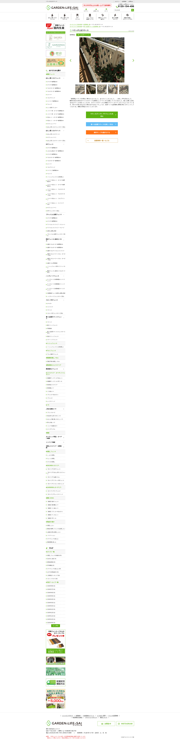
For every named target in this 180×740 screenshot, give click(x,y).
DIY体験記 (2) (50, 565)
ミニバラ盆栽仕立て (52, 426)
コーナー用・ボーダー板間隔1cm (55, 110)
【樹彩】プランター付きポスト (55, 511)
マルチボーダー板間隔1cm (54, 88)
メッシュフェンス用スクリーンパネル (56, 267)
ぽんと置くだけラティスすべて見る (56, 140)
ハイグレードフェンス (52, 276)
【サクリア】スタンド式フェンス (55, 483)
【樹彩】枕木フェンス (52, 501)
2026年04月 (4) (51, 599)
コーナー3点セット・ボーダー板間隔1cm (56, 181)
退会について (103, 717)
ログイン (117, 1)
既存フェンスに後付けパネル (54, 239)
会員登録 (124, 1)
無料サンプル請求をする (102, 132)
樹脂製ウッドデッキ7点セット (55, 378)
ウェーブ (49, 104)
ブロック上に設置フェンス (90, 18)
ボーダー (49, 303)
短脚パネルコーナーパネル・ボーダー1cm (56, 254)
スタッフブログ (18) (52, 578)
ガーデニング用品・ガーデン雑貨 (54, 437)
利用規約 (78, 715)
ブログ (51, 548)
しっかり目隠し (51, 455)
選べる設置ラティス (115, 18)
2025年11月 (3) (51, 616)
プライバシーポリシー (91, 717)
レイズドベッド (51, 401)
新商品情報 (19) (51, 562)
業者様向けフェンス (52, 369)
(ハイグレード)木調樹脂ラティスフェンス (56, 289)
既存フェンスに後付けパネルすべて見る (56, 271)
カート (106, 11)
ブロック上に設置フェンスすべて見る (56, 234)
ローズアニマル (51, 429)
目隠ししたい (50, 525)
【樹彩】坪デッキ (51, 518)
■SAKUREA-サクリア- (52, 465)
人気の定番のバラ (51, 409)
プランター (50, 398)
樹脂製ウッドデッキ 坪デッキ (54, 381)
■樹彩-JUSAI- (50, 498)
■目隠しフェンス (51, 451)
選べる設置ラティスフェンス (54, 317)
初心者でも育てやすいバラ (54, 415)
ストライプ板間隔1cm (52, 101)
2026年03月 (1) (51, 602)
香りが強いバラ (51, 422)
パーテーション (51, 535)
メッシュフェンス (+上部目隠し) (55, 177)
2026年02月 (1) (51, 606)
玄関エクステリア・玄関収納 (54, 446)
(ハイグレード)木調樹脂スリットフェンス (56, 284)
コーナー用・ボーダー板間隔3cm (55, 114)
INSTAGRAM (126, 723)
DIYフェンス (77, 18)
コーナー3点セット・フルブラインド (56, 199)
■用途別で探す (50, 522)
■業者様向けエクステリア (53, 365)
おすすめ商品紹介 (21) (53, 572)
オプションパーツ (51, 123)
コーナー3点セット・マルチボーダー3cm (56, 194)
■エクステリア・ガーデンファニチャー (55, 373)
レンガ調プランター (52, 107)
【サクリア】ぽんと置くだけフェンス (56, 473)
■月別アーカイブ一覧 (52, 582)
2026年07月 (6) (51, 589)
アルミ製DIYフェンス (52, 354)
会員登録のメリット (88, 715)
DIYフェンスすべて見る (53, 211)
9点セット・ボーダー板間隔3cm (55, 120)
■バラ (47, 405)
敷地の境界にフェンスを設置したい (56, 528)
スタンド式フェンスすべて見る (55, 313)
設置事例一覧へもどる (101, 140)
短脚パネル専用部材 (52, 263)
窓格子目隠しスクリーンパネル (127, 18)
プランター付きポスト (52, 394)
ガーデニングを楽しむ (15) (54, 568)
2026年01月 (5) (51, 609)
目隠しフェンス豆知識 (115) (54, 555)
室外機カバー (50, 388)
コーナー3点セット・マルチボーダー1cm (56, 190)
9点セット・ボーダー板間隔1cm (55, 117)
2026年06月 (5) (51, 592)
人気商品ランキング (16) (53, 575)
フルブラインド (51, 97)
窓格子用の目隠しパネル (53, 361)
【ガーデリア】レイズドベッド (55, 494)
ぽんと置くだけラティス (64, 18)
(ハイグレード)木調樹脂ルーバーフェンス (56, 280)
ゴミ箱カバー (50, 391)
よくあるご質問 (101, 715)
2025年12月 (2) (51, 612)
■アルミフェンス (51, 350)
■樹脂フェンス (50, 74)
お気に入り (96, 11)
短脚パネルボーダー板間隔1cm (55, 244)
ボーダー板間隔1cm (52, 81)
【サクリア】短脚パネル (53, 477)
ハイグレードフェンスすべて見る (55, 296)
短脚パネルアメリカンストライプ (55, 250)
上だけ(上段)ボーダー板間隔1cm (55, 151)
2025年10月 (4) (51, 619)
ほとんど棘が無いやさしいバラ (55, 419)
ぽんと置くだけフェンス (52, 18)
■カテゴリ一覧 (50, 552)
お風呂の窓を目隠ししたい (54, 532)
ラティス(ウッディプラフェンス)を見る (101, 114)
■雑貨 (47, 433)
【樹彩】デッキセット (52, 515)
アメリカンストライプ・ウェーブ (55, 227)
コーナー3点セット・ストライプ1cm (55, 203)
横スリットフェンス (52, 325)
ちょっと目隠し (51, 458)
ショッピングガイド (67, 715)
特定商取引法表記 (77, 717)
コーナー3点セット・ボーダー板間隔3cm (56, 185)
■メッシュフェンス (51, 343)
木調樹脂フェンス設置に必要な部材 (56, 293)
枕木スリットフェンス (52, 336)
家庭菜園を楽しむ (51, 542)
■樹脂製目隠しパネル (52, 358)
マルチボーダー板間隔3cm (54, 91)
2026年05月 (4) (51, 596)
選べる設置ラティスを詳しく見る (102, 124)
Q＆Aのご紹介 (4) (51, 558)
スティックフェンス (52, 339)
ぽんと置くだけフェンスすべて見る (56, 127)
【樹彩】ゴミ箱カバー (52, 508)
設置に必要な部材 (51, 231)
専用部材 (49, 328)
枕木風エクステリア (52, 384)
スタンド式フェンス (52, 300)
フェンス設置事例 (113, 715)
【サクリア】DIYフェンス (53, 469)
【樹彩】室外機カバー (52, 505)
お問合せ (130, 1)
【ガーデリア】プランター (54, 491)
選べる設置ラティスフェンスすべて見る (56, 332)
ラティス (49, 310)
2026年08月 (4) (51, 586)
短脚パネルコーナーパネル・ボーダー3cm (56, 259)
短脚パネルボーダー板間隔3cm (55, 247)
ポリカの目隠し (51, 461)
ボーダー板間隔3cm (52, 85)
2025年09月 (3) (51, 622)
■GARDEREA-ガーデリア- (54, 487)
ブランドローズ (51, 412)
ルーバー (49, 94)
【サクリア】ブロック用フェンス (55, 480)
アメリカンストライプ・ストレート (56, 224)
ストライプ (50, 306)
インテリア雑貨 (50, 442)
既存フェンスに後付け (102, 18)
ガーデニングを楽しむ (52, 538)
